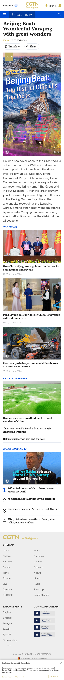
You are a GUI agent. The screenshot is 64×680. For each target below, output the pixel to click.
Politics (7, 556)
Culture (38, 561)
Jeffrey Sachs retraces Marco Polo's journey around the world (31, 490)
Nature (37, 572)
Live (5, 583)
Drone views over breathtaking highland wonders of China (27, 420)
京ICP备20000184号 (42, 654)
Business (39, 556)
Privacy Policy (7, 677)
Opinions (38, 567)
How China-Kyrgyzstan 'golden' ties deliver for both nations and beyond (31, 268)
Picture (7, 578)
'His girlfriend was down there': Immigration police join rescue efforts (31, 521)
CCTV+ (7, 645)
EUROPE (8, 594)
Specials (7, 589)
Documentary (10, 640)
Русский (7, 634)
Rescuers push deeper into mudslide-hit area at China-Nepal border (30, 365)
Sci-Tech (7, 561)
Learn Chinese (41, 594)
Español (7, 617)
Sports (6, 567)
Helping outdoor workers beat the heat (24, 439)
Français (7, 623)
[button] (7, 152)
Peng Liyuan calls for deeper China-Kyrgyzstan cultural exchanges (31, 316)
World (37, 550)
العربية (6, 628)
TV (30, 14)
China (6, 550)
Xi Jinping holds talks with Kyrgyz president (31, 498)
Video (37, 578)
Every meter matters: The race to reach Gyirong (33, 509)
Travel (6, 572)
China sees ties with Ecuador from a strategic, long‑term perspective (27, 430)
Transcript (39, 589)
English (7, 612)
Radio (19, 14)
